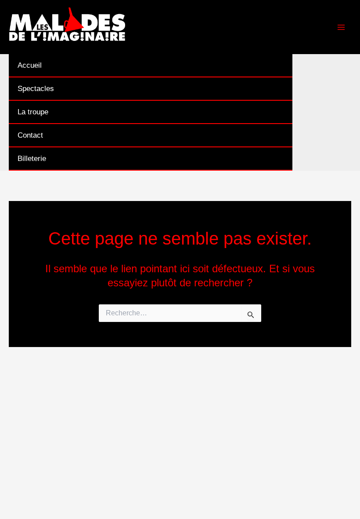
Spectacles (36, 88)
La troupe (33, 112)
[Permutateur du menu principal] (341, 27)
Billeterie (32, 158)
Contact (30, 135)
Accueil (30, 65)
